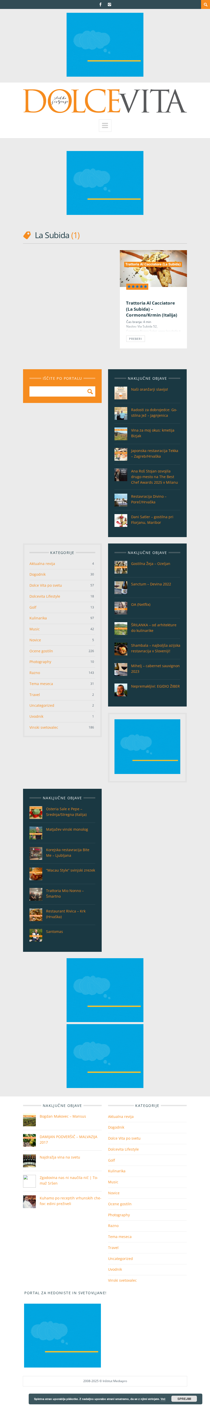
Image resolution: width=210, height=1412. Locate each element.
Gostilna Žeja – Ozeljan (150, 563)
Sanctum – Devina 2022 (151, 584)
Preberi (135, 339)
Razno (34, 672)
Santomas (54, 931)
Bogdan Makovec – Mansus (63, 1116)
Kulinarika (38, 618)
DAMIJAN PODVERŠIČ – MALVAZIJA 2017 (68, 1139)
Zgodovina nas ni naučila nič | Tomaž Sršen (69, 1180)
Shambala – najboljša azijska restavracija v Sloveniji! (155, 648)
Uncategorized (41, 705)
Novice (35, 640)
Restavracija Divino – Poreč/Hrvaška (148, 499)
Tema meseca (41, 683)
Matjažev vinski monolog (67, 829)
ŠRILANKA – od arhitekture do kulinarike (153, 627)
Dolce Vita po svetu (45, 585)
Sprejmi (184, 1398)
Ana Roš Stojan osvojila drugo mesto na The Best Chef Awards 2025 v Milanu (154, 477)
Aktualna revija (42, 563)
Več (163, 1399)
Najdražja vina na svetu (60, 1157)
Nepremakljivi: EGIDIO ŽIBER (155, 686)
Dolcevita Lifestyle (44, 596)
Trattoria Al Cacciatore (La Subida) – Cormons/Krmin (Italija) (151, 309)
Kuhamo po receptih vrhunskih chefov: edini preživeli (70, 1201)
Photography (40, 661)
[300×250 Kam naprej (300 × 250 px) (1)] (105, 75)
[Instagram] (109, 4)
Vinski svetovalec (43, 727)
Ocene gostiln (41, 651)
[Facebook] (100, 4)
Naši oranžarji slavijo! (149, 389)
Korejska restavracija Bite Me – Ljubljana (67, 852)
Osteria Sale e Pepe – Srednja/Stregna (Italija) (66, 811)
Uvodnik (36, 716)
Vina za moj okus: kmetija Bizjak (152, 433)
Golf (32, 607)
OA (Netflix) (140, 604)
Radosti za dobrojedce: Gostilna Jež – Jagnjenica (154, 412)
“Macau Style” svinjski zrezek (70, 870)
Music (34, 629)
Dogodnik (37, 574)
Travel (34, 694)
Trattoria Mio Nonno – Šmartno (65, 893)
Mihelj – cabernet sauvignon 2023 (155, 668)
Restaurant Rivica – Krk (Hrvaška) (66, 914)
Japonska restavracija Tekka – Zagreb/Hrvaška (154, 453)
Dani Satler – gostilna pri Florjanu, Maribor (152, 519)
